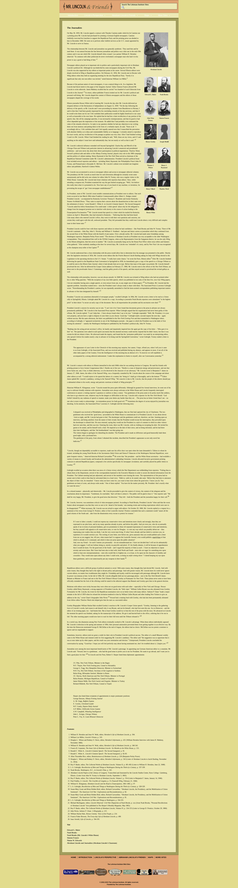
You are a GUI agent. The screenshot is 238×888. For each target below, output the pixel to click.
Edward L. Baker (73, 830)
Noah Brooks (72, 833)
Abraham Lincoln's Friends (123, 15)
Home (73, 857)
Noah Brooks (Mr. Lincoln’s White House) (83, 835)
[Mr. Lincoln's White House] (71, 872)
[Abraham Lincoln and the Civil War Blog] (160, 872)
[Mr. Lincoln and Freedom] (115, 872)
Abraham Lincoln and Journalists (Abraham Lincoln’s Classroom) (92, 843)
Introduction (73, 15)
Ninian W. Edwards (74, 840)
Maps (146, 15)
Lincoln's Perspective (93, 15)
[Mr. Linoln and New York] (129, 872)
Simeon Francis (73, 838)
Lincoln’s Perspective (105, 857)
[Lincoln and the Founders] (101, 872)
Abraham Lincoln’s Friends (132, 857)
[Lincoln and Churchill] (144, 872)
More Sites (163, 15)
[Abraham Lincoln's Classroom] (86, 872)
